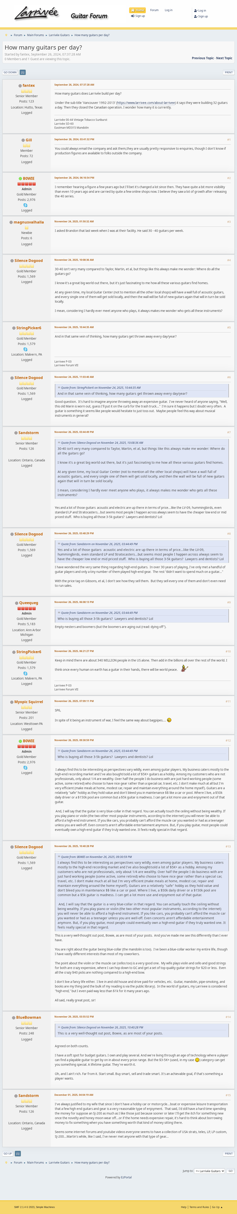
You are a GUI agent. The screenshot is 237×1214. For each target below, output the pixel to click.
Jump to (188, 1171)
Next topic (224, 58)
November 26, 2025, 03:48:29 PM (74, 533)
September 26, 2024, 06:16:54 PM (74, 177)
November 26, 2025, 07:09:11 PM (74, 701)
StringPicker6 (28, 327)
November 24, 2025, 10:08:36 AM (74, 259)
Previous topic (203, 58)
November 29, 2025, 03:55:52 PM (74, 1016)
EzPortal (126, 1177)
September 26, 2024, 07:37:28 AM (74, 84)
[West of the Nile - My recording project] (26, 455)
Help (184, 1207)
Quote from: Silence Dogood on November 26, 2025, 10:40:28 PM (102, 1027)
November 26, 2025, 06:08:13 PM (74, 602)
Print (229, 72)
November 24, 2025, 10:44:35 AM (74, 327)
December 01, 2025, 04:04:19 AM (73, 1094)
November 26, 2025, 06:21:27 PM (74, 651)
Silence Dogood (29, 260)
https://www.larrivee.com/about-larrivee (146, 103)
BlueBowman (28, 1017)
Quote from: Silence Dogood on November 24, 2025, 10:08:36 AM (102, 443)
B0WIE (28, 178)
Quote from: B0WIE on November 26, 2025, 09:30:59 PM (96, 857)
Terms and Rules (199, 1207)
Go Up (8, 1153)
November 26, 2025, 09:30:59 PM (74, 740)
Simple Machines (45, 1207)
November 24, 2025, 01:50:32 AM (74, 221)
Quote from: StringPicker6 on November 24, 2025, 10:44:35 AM (100, 388)
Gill (29, 140)
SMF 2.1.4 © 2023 (24, 1207)
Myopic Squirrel (28, 701)
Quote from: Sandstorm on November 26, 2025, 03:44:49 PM (99, 544)
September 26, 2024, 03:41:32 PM (74, 139)
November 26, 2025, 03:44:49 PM (74, 432)
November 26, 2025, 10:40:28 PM (74, 846)
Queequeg (28, 602)
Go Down (10, 72)
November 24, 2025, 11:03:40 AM (74, 377)
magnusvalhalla (29, 222)
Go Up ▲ (217, 1207)
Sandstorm (29, 432)
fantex (29, 85)
